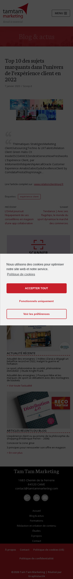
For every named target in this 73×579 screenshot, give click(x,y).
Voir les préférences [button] (36, 313)
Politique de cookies (21, 274)
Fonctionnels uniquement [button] (36, 301)
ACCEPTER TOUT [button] (36, 288)
